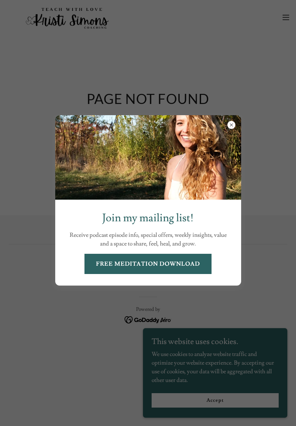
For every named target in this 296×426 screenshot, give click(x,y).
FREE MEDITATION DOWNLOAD (148, 264)
